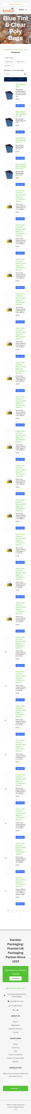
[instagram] (13, 1010)
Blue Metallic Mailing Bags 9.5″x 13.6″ (21, 166)
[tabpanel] (15, 485)
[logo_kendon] (8, 8)
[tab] (15, 52)
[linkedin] (17, 1010)
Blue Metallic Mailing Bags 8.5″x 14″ (21, 140)
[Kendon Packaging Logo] (15, 988)
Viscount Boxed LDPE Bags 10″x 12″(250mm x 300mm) (21, 882)
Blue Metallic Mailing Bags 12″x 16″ (21, 114)
